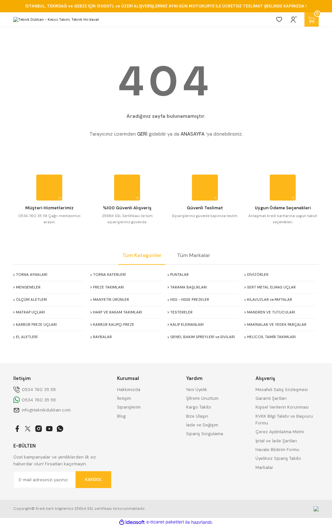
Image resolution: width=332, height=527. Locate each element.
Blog (121, 416)
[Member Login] (294, 19)
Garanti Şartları (271, 398)
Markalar (264, 467)
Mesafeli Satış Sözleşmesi (281, 389)
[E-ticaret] (165, 522)
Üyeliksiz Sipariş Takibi (278, 458)
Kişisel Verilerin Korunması (282, 407)
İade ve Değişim (202, 425)
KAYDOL (93, 479)
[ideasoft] (132, 522)
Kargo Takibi (198, 407)
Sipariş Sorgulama (204, 433)
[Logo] (56, 20)
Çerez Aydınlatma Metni (279, 432)
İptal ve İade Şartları (276, 441)
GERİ (142, 134)
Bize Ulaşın (197, 416)
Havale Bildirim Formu (277, 449)
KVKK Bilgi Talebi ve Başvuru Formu (284, 419)
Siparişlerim (129, 407)
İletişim (124, 398)
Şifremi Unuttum (202, 398)
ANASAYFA (193, 134)
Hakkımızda (128, 389)
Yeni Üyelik (196, 389)
